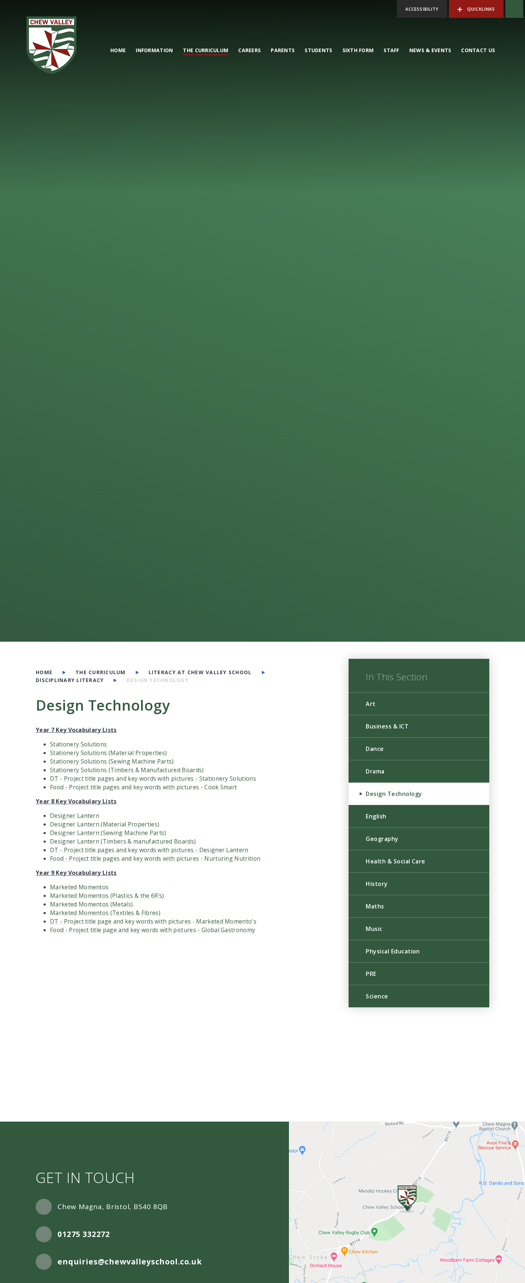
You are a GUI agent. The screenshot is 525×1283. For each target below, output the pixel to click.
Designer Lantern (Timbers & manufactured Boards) (123, 841)
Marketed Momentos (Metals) (91, 904)
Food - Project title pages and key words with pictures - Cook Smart (143, 787)
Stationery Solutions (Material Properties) (108, 753)
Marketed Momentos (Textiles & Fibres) (105, 913)
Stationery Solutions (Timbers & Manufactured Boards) (127, 770)
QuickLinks (480, 9)
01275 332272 (84, 1234)
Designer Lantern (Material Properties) (104, 824)
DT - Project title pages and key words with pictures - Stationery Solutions (153, 778)
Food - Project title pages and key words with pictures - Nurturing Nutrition (155, 858)
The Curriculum (100, 672)
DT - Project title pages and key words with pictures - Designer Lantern (149, 850)
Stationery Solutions (78, 744)
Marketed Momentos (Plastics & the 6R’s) (107, 895)
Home (44, 672)
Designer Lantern (74, 816)
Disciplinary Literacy (70, 680)
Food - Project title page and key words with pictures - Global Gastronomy (152, 930)
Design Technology (157, 680)
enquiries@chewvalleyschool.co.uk (130, 1262)
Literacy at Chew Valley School (200, 672)
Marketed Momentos (79, 887)
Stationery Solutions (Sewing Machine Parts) (112, 761)
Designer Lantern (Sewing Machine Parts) (108, 833)
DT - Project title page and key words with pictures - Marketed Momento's (153, 921)
